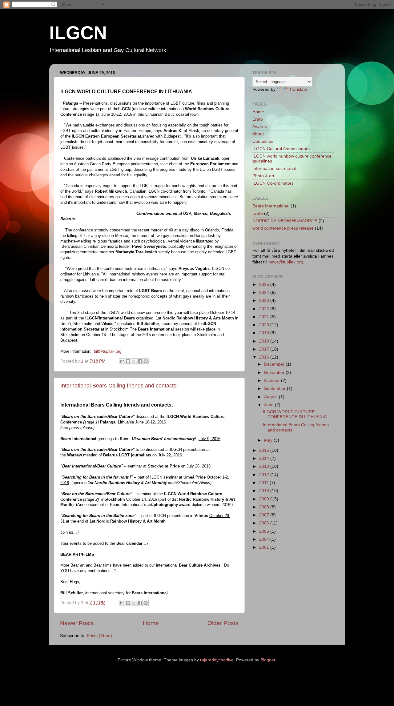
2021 (264, 317)
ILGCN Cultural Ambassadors (281, 148)
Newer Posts (77, 623)
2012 (264, 474)
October (272, 380)
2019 (264, 333)
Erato (257, 119)
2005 (264, 531)
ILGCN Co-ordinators (273, 183)
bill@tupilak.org (107, 351)
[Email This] (122, 361)
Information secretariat (274, 168)
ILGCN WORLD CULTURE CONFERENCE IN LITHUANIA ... (298, 414)
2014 (264, 458)
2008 (264, 507)
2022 (264, 309)
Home (151, 623)
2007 (264, 515)
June (269, 405)
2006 (264, 523)
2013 (264, 466)
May (269, 440)
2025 (264, 284)
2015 (264, 450)
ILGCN (78, 32)
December (275, 364)
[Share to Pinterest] (146, 361)
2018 (264, 341)
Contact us (262, 141)
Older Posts (223, 623)
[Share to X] (134, 361)
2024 (264, 292)
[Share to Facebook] (140, 361)
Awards (259, 126)
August (271, 397)
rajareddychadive (217, 660)
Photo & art (263, 176)
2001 (264, 547)
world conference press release (283, 228)
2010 (264, 490)
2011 (264, 482)
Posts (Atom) (99, 635)
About (258, 134)
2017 (264, 349)
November (275, 372)
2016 (264, 357)
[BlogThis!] (128, 361)
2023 (264, 300)
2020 (264, 325)
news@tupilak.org (285, 262)
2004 (264, 539)
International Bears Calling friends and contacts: (119, 386)
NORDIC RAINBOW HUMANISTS (284, 221)
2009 (264, 499)
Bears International (270, 206)
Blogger (267, 660)
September (275, 388)
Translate (298, 89)
